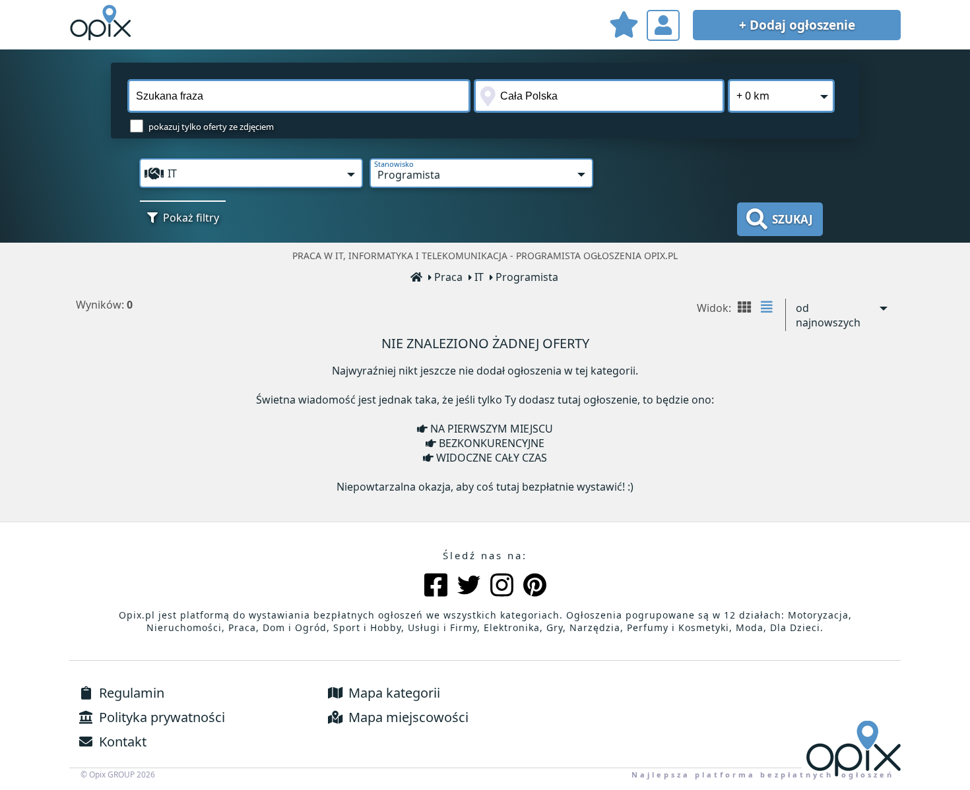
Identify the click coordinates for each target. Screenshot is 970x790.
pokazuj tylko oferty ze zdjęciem (211, 127)
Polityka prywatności (160, 717)
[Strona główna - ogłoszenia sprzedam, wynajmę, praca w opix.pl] (417, 278)
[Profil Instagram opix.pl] (502, 587)
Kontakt (121, 741)
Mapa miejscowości (407, 717)
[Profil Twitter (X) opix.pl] (469, 587)
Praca (448, 277)
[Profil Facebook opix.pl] (436, 587)
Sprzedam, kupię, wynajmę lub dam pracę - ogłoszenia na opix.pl (102, 23)
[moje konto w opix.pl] (663, 25)
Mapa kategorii (392, 693)
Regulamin (130, 693)
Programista (527, 277)
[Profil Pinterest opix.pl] (535, 587)
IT (479, 277)
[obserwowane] (623, 26)
